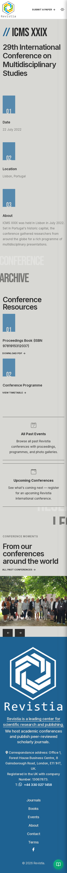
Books (33, 808)
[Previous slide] (8, 633)
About (33, 825)
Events (33, 817)
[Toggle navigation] (62, 9)
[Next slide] (20, 633)
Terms (33, 842)
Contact (33, 834)
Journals (33, 800)
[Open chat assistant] (58, 864)
